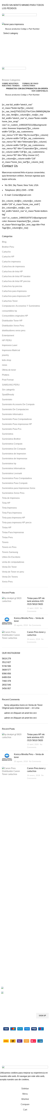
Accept (5, 1084)
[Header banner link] (25, 556)
